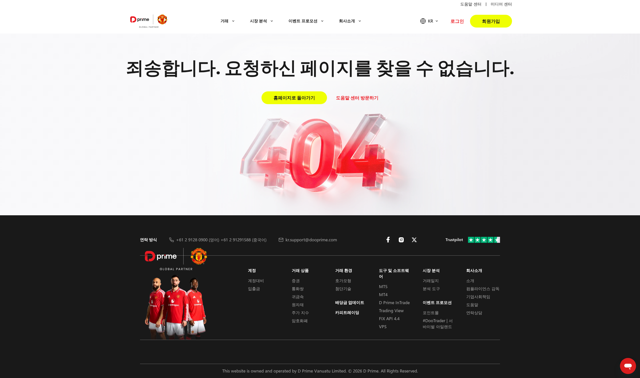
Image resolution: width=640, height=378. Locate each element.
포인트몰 (431, 312)
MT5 (383, 286)
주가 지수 (300, 312)
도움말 (472, 304)
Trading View (391, 310)
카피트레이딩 (347, 312)
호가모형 (343, 280)
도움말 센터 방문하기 (357, 98)
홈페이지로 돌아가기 (294, 98)
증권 (296, 280)
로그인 (457, 21)
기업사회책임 (478, 296)
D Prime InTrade (394, 302)
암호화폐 (300, 320)
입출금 (254, 288)
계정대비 (256, 280)
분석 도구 (431, 288)
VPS (382, 326)
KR (430, 21)
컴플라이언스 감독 (483, 288)
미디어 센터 (501, 4)
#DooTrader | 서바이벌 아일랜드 (438, 323)
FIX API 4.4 (389, 318)
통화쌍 (298, 288)
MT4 (383, 294)
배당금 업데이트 (349, 302)
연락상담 (474, 312)
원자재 (298, 304)
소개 (470, 280)
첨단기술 (343, 288)
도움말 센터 (471, 4)
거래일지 (431, 280)
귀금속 (298, 296)
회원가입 (491, 21)
